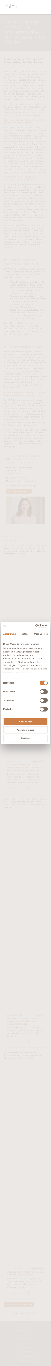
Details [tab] (25, 633)
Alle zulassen (25, 721)
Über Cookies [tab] (41, 633)
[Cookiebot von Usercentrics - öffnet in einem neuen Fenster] (36, 626)
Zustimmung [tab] (9, 633)
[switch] (44, 691)
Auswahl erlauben (25, 730)
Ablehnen (25, 738)
